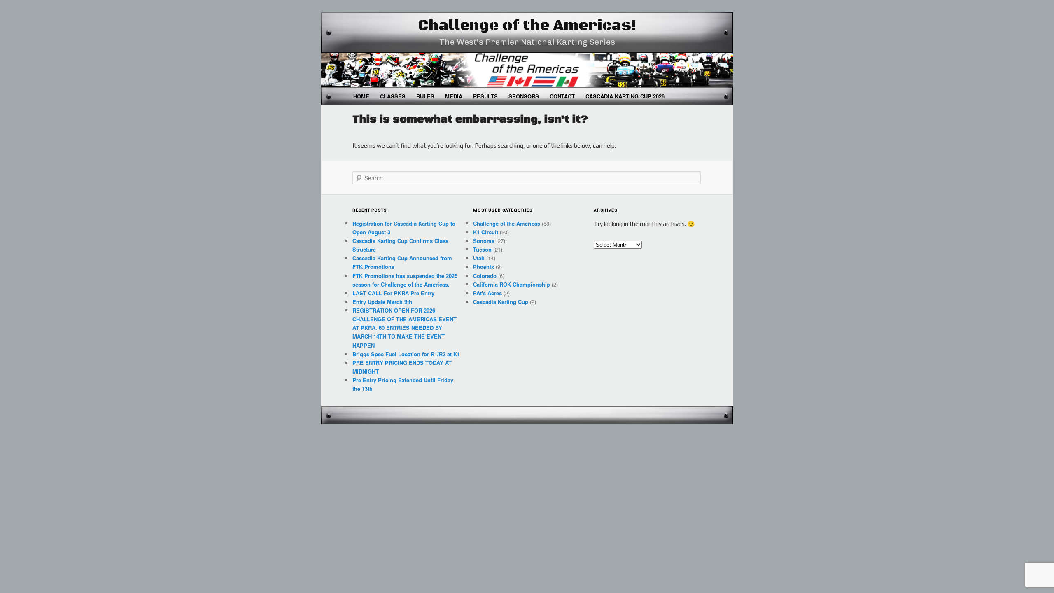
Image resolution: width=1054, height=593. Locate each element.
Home (361, 96)
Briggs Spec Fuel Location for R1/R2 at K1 (406, 354)
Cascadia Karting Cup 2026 (625, 96)
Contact (562, 96)
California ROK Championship (511, 284)
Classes (393, 96)
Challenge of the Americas (506, 223)
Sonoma (483, 241)
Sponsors (523, 96)
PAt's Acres (487, 293)
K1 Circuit (485, 232)
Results (485, 96)
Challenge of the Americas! (527, 25)
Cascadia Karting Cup (500, 302)
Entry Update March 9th (382, 302)
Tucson (482, 249)
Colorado (485, 276)
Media (453, 96)
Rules (425, 96)
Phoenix (483, 267)
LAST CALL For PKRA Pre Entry (393, 293)
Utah (479, 258)
